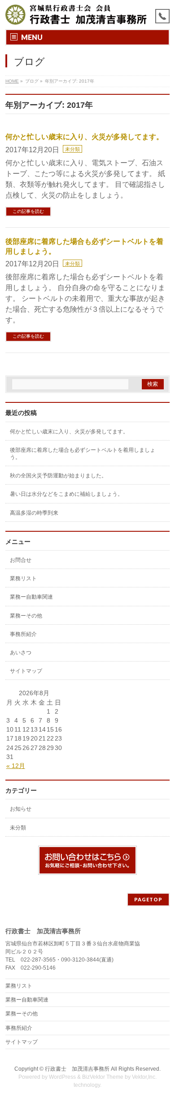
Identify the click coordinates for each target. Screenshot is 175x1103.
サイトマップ (26, 671)
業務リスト (23, 578)
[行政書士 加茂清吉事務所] (76, 15)
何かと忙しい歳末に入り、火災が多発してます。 (84, 137)
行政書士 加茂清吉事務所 (77, 1069)
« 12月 (15, 765)
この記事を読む (28, 211)
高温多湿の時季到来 (34, 513)
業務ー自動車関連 (31, 597)
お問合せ (20, 560)
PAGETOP (148, 899)
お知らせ (20, 809)
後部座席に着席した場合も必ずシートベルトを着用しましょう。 (82, 453)
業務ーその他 (26, 616)
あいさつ (20, 652)
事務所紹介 (23, 634)
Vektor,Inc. (144, 1077)
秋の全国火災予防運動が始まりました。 (58, 475)
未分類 (72, 149)
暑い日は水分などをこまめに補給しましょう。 (66, 494)
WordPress (62, 1077)
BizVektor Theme (102, 1077)
